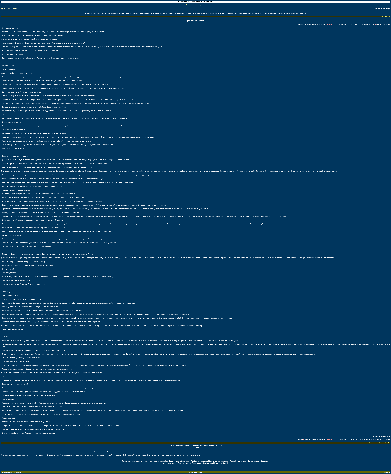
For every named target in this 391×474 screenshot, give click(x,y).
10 (344, 24)
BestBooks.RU (198, 472)
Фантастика (241, 461)
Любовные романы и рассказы (314, 24)
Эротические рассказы (218, 461)
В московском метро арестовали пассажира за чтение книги (196, 446)
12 (348, 24)
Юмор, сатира (253, 461)
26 (373, 24)
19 (361, 24)
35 (389, 24)
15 (353, 24)
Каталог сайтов (220, 463)
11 (346, 24)
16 (355, 24)
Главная (300, 24)
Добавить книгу (169, 463)
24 (370, 24)
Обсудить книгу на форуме (381, 436)
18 (359, 24)
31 (383, 24)
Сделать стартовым (9, 9)
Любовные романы (199, 461)
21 (364, 24)
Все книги (265, 461)
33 (386, 24)
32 (384, 24)
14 (351, 24)
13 (350, 24)
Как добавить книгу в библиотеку (11, 472)
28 (377, 24)
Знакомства (208, 463)
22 (366, 24)
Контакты (387, 472)
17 (357, 24)
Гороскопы (196, 463)
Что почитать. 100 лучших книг (197, 448)
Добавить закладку (382, 9)
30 (381, 24)
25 (372, 24)
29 (379, 24)
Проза (232, 461)
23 (368, 24)
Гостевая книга (184, 463)
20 (362, 24)
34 (388, 24)
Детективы (185, 461)
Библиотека (174, 461)
